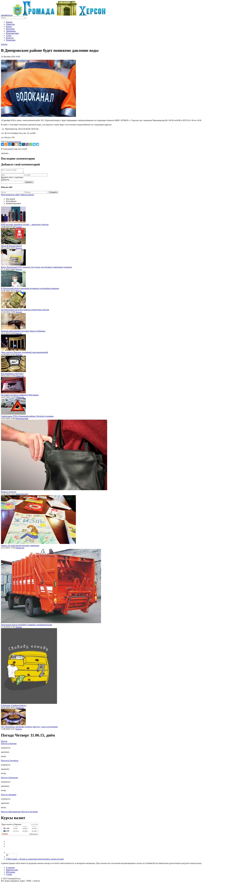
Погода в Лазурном (29, 812)
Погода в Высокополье (11, 812)
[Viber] (27, 144)
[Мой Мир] (9, 144)
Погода (4, 741)
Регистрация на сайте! (10, 195)
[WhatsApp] (30, 144)
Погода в (8, 743)
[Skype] (34, 144)
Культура (10, 38)
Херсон (9, 22)
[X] (13, 144)
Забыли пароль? (27, 195)
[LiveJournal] (23, 144)
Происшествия (12, 33)
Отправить (53, 192)
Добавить (29, 182)
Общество (10, 24)
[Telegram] (37, 144)
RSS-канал (10, 872)
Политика (10, 29)
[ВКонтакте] (2, 144)
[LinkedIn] (20, 144)
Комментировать (14, 142)
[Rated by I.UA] (11, 857)
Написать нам (12, 870)
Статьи (19, 227)
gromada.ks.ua (6, 15)
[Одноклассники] (6, 144)
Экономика (11, 31)
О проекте (10, 867)
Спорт (8, 35)
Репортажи (10, 40)
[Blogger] (16, 144)
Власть (9, 26)
